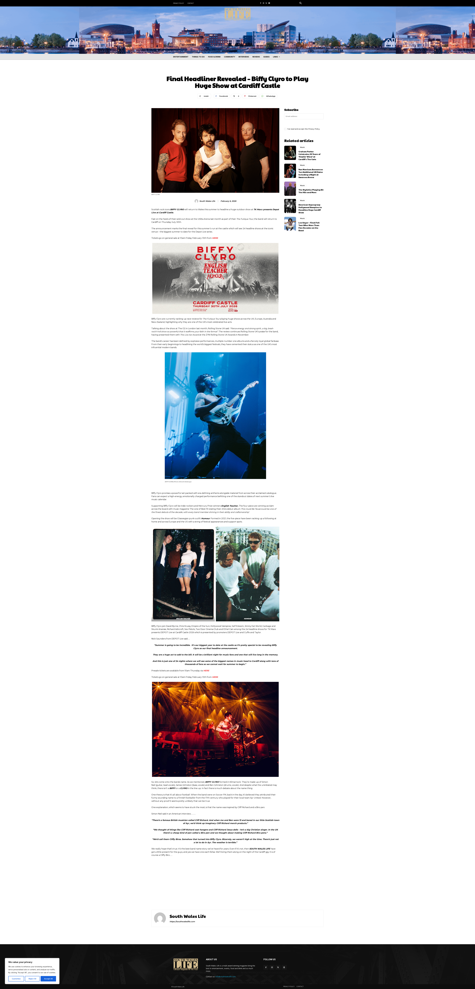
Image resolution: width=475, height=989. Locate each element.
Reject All (32, 979)
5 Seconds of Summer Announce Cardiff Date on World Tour (281, 894)
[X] (266, 3)
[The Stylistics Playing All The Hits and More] (290, 189)
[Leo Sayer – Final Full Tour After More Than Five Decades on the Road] (290, 224)
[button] (301, 3)
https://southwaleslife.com (182, 921)
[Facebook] (260, 3)
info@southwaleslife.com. (225, 976)
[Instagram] (263, 3)
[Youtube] (269, 3)
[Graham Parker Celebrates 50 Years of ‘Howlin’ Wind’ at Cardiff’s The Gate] (290, 153)
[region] (32, 971)
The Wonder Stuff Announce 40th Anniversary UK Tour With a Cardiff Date (188, 896)
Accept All (48, 979)
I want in (304, 123)
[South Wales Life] (197, 201)
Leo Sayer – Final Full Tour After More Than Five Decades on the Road (309, 226)
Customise (16, 979)
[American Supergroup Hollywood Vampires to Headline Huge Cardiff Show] (290, 206)
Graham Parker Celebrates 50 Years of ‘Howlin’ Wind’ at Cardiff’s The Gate (309, 155)
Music (237, 70)
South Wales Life (207, 201)
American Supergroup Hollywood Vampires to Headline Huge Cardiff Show (310, 208)
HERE (215, 238)
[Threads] (284, 967)
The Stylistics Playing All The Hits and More (310, 191)
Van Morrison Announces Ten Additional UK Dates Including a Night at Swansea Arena (310, 173)
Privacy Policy (314, 129)
